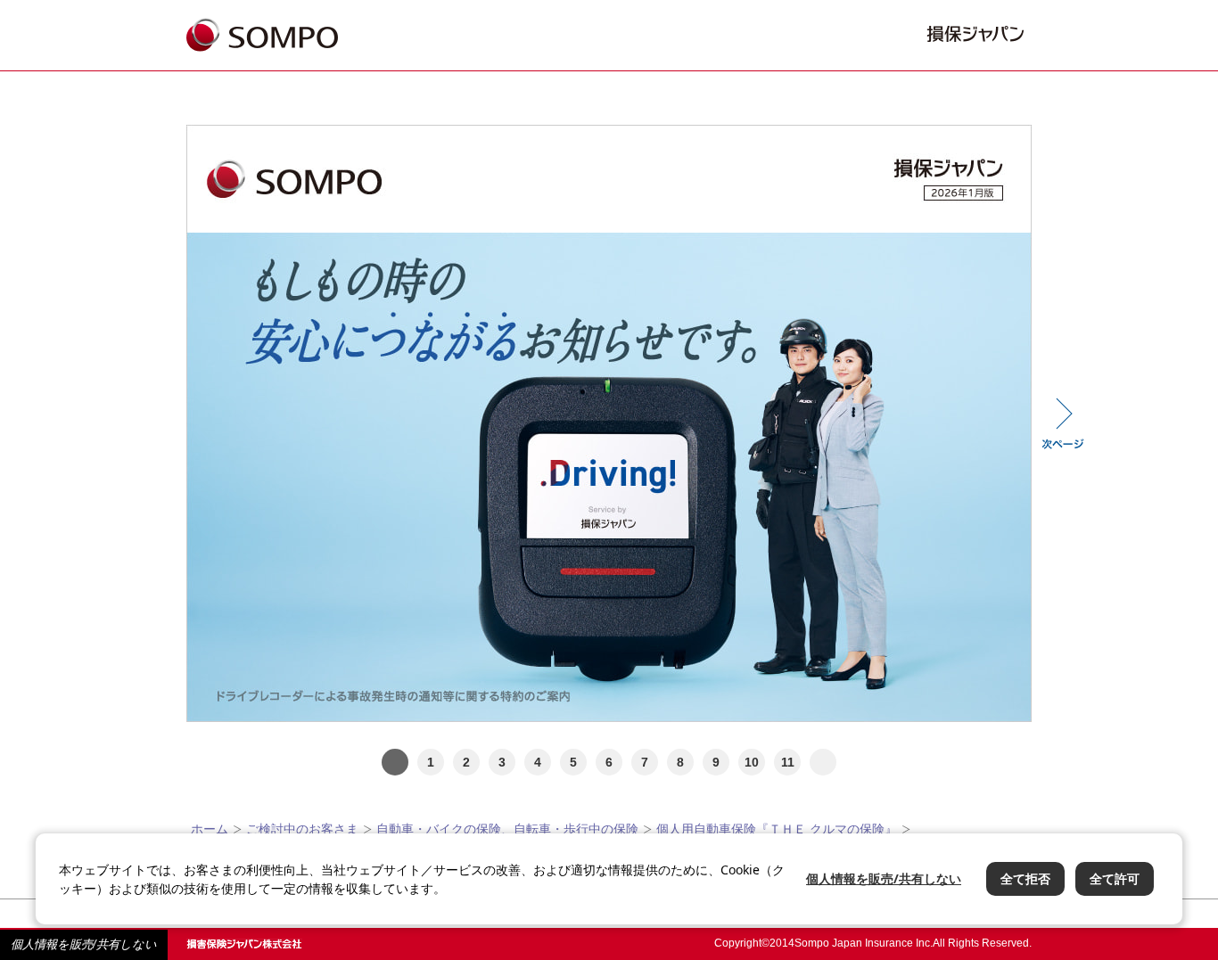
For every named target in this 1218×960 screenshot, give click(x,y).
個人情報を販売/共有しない (84, 944)
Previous (155, 423)
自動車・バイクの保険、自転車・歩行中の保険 (507, 829)
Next (1063, 423)
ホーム (209, 829)
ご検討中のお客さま (302, 829)
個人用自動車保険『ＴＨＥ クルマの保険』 (776, 829)
